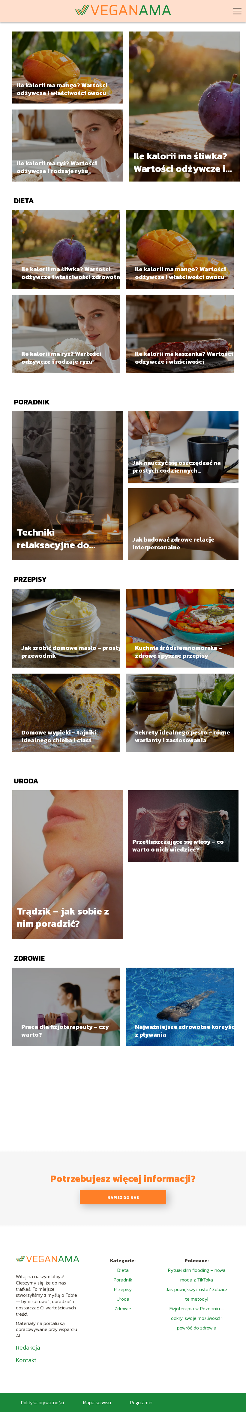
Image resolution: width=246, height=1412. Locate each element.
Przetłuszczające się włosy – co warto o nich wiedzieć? (178, 845)
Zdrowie (29, 958)
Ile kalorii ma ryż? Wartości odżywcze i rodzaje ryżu (57, 167)
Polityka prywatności (42, 1402)
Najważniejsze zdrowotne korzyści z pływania (186, 1030)
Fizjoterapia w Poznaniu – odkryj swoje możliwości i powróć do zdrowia (197, 1318)
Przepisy (30, 579)
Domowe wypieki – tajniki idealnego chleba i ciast (58, 736)
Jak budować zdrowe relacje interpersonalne (173, 543)
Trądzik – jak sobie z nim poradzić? (63, 917)
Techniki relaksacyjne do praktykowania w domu (55, 538)
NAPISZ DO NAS (123, 1197)
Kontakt (26, 1360)
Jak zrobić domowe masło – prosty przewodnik (71, 651)
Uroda (26, 781)
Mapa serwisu (97, 1402)
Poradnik (32, 402)
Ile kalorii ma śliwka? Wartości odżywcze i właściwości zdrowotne (180, 162)
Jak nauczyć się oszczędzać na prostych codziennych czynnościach (176, 466)
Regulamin (141, 1402)
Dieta (24, 200)
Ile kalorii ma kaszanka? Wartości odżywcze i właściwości (184, 357)
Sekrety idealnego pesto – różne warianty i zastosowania (182, 736)
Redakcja (28, 1347)
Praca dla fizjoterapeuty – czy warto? (65, 1030)
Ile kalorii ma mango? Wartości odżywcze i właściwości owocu (62, 89)
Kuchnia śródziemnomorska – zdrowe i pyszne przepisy (178, 651)
